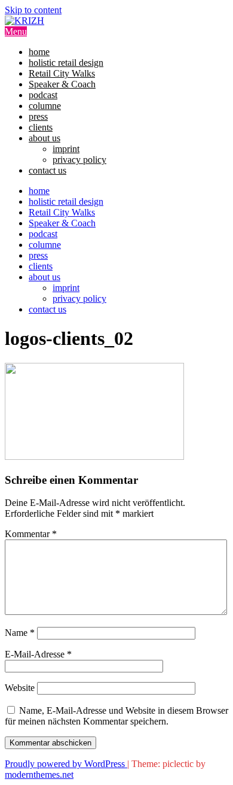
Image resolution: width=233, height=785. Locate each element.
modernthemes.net (39, 774)
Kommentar (31, 534)
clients (41, 127)
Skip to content (33, 10)
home (39, 52)
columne (45, 106)
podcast (43, 95)
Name (20, 633)
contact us (47, 170)
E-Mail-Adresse (38, 654)
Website (20, 688)
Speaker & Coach (62, 84)
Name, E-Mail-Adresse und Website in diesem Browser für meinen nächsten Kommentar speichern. (116, 715)
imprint (66, 149)
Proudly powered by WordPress (66, 764)
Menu (16, 31)
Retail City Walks (62, 73)
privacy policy (79, 159)
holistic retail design (66, 62)
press (38, 116)
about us (44, 138)
